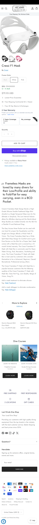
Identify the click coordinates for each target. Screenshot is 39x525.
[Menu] (2, 8)
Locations (10, 499)
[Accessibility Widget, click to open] (3, 521)
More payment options (19, 156)
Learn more (10, 114)
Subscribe (19, 469)
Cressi (6, 70)
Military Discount (18, 502)
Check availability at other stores (13, 166)
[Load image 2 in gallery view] (19, 35)
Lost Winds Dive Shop (13, 518)
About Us (4, 505)
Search (4, 499)
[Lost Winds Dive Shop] (19, 8)
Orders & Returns (6, 502)
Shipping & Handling (22, 499)
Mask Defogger (10, 290)
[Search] (7, 8)
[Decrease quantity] (4, 134)
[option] (10, 121)
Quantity (5, 130)
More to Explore (19, 303)
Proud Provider (14, 505)
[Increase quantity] (12, 134)
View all (19, 306)
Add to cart (19, 143)
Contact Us (29, 502)
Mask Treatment (10, 283)
